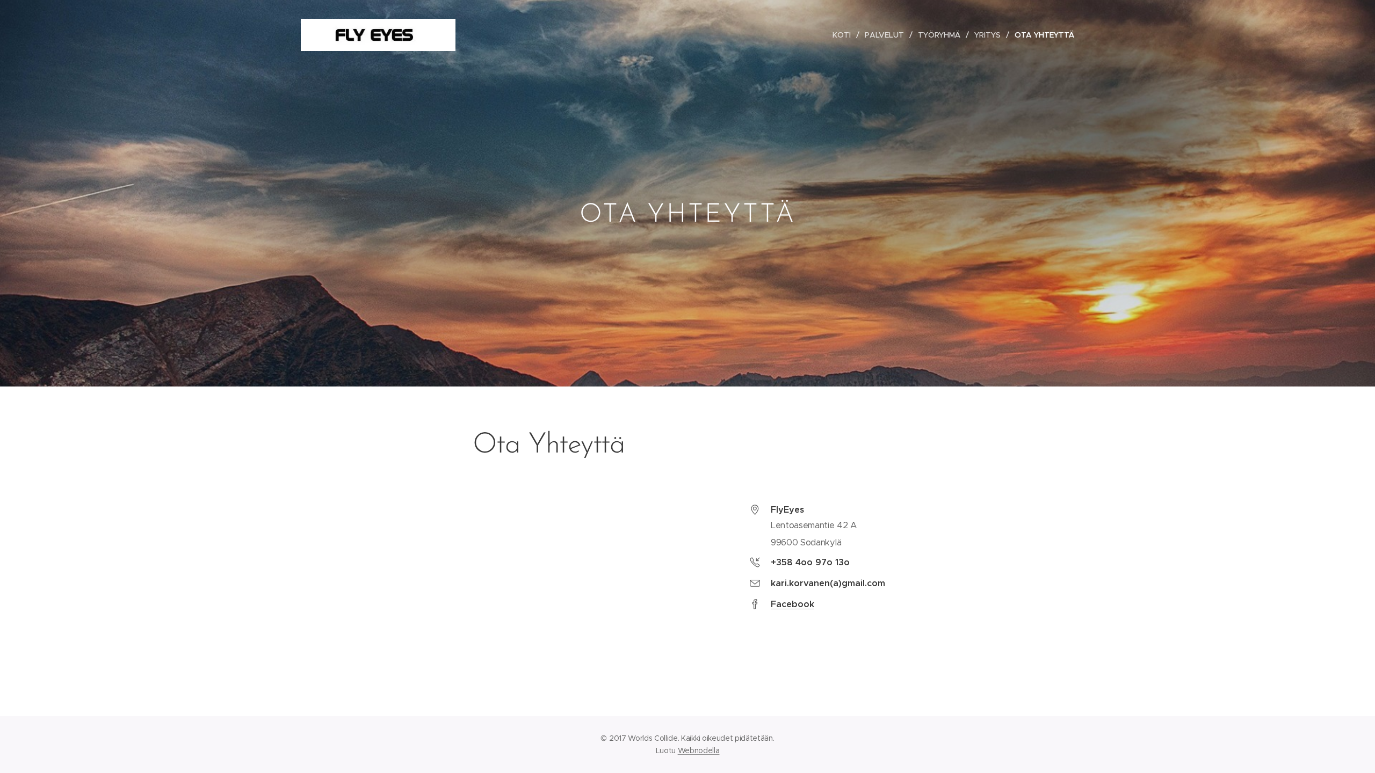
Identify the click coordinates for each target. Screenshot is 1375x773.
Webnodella (699, 750)
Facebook (792, 604)
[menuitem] (844, 34)
